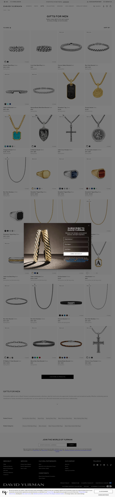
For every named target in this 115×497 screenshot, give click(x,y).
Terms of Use (81, 259)
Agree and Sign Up (76, 254)
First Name (68, 244)
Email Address (68, 239)
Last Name (67, 249)
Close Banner (103, 491)
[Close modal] (89, 224)
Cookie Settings (103, 494)
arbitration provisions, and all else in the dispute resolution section (77, 261)
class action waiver (70, 260)
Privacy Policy (72, 259)
